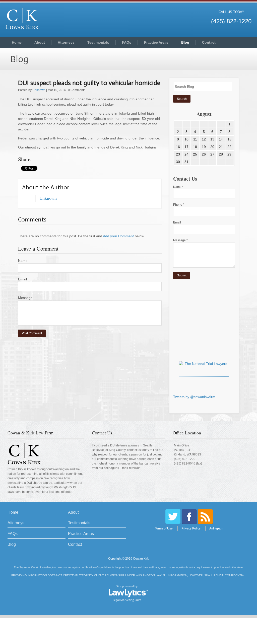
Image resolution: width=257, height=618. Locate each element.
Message (25, 298)
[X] (172, 516)
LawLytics (128, 593)
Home (17, 42)
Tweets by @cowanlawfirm (194, 397)
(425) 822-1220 (184, 459)
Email (22, 279)
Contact (209, 42)
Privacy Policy (191, 528)
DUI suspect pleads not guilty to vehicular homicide (89, 83)
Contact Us (102, 433)
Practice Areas (156, 42)
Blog (185, 42)
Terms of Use (164, 528)
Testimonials (98, 42)
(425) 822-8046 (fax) (188, 463)
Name (23, 261)
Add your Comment (118, 236)
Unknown (38, 90)
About (39, 42)
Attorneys (66, 42)
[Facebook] (189, 516)
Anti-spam (216, 528)
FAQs (126, 42)
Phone (178, 204)
